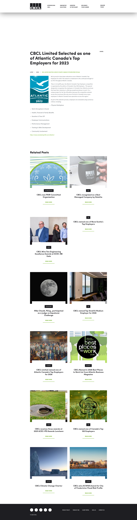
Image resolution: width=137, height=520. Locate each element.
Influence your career (85, 6)
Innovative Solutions (63, 6)
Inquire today (102, 6)
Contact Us (101, 510)
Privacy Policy (66, 510)
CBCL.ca (94, 510)
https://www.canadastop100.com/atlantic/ (42, 135)
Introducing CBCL (51, 6)
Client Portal (85, 510)
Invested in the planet (74, 6)
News (37, 72)
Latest (31, 72)
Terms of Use (76, 510)
